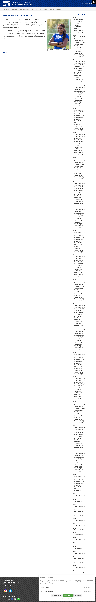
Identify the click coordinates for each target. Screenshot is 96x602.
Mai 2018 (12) (78, 220)
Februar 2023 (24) (79, 103)
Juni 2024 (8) (77, 72)
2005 (74, 500)
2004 (74, 504)
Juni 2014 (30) (78, 316)
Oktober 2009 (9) (78, 431)
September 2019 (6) (79, 188)
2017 (74, 230)
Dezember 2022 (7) (79, 110)
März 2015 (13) (78, 297)
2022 (74, 108)
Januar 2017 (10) (78, 252)
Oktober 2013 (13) (79, 333)
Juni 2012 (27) (78, 365)
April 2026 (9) (77, 27)
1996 (74, 542)
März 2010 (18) (78, 419)
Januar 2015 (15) (78, 300)
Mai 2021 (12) (78, 147)
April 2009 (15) (78, 441)
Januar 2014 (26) (78, 325)
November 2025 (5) (79, 38)
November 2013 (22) (79, 331)
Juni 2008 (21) (78, 462)
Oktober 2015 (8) (78, 284)
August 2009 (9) (78, 434)
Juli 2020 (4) (77, 168)
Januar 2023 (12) (78, 105)
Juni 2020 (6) (77, 169)
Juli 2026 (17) (78, 21)
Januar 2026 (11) (78, 32)
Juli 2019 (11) (77, 192)
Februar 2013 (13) (79, 347)
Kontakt (91, 3)
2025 (74, 35)
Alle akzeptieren (68, 595)
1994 (74, 551)
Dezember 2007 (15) (79, 476)
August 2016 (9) (78, 263)
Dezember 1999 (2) (79, 530)
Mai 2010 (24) (78, 415)
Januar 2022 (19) (78, 130)
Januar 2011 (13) (78, 398)
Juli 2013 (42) (78, 338)
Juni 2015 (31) (78, 291)
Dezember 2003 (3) (79, 511)
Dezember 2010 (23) (79, 403)
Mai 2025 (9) (77, 49)
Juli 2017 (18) (78, 241)
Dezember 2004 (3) (79, 506)
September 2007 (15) (80, 481)
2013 (74, 328)
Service (81, 3)
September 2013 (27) (80, 335)
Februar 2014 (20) (79, 323)
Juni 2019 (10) (78, 194)
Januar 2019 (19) (78, 203)
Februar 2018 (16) (79, 225)
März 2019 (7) (78, 199)
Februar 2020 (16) (79, 177)
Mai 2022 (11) (78, 122)
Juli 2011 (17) (77, 387)
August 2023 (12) (78, 93)
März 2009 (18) (78, 443)
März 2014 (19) (78, 321)
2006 (74, 493)
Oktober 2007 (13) (79, 479)
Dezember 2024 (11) (79, 61)
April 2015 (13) (78, 295)
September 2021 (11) (79, 140)
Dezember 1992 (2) (79, 562)
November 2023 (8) (79, 87)
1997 (74, 537)
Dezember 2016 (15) (79, 256)
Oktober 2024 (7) (78, 65)
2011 (74, 376)
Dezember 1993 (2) (79, 558)
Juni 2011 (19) (78, 389)
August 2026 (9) (78, 19)
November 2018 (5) (79, 209)
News (86, 3)
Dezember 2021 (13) (79, 134)
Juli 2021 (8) (77, 143)
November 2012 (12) (79, 356)
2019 (74, 181)
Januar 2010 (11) (78, 422)
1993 (74, 556)
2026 (74, 18)
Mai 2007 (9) (77, 488)
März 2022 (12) (78, 126)
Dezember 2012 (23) (79, 354)
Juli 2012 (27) (78, 363)
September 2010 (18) (80, 408)
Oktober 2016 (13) (79, 260)
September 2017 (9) (79, 237)
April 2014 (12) (78, 319)
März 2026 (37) (78, 28)
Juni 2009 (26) (78, 438)
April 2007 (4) (77, 490)
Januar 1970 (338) (79, 572)
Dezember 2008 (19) (79, 451)
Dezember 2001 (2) (79, 520)
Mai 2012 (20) (78, 366)
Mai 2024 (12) (78, 74)
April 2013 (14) (78, 344)
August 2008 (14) (78, 459)
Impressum (70, 598)
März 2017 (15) (78, 248)
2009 (74, 425)
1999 (74, 528)
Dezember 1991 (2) (79, 567)
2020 (74, 157)
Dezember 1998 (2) (79, 534)
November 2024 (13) (79, 63)
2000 (74, 523)
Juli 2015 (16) (78, 290)
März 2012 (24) (78, 370)
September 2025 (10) (80, 42)
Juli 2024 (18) (78, 70)
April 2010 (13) (78, 417)
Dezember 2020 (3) (79, 159)
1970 (74, 570)
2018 (74, 206)
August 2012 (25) (78, 361)
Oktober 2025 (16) (79, 40)
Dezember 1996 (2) (79, 544)
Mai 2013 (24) (78, 342)
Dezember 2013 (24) (79, 329)
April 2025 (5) (77, 51)
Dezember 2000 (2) (79, 525)
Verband (6, 9)
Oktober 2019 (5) (78, 187)
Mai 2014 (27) (78, 318)
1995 (74, 547)
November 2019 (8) (79, 185)
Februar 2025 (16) (79, 55)
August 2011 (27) (78, 385)
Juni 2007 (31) (78, 487)
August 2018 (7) (78, 215)
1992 (74, 561)
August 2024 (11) (78, 68)
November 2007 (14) (79, 478)
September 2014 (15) (80, 310)
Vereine (75, 3)
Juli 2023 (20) (78, 94)
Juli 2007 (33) (78, 485)
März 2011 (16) (78, 394)
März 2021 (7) (78, 150)
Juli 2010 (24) (78, 412)
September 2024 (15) (80, 66)
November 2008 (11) (79, 453)
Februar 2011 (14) (79, 396)
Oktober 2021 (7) (78, 138)
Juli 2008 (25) (78, 460)
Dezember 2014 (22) (79, 305)
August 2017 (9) (78, 239)
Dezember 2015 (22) (79, 281)
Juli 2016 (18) (78, 265)
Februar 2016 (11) (79, 274)
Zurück (5, 52)
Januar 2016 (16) (78, 276)
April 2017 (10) (78, 246)
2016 (74, 254)
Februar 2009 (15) (79, 445)
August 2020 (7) (78, 166)
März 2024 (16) (78, 77)
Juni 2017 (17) (78, 243)
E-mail (15, 599)
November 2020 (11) (79, 160)
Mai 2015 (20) (78, 293)
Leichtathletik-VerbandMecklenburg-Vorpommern (23, 3)
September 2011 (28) (79, 384)
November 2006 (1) (79, 497)
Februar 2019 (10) (79, 201)
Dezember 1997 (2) (79, 539)
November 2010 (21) (79, 404)
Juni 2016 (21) (78, 267)
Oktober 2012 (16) (79, 357)
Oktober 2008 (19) (79, 455)
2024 (74, 59)
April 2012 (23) (78, 368)
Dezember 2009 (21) (79, 427)
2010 (74, 401)
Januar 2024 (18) (78, 81)
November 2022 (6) (79, 112)
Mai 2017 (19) (78, 244)
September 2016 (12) (80, 262)
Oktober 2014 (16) (79, 309)
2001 (74, 518)
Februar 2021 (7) (78, 152)
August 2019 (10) (78, 190)
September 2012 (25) (80, 359)
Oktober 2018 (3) (78, 211)
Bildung (58, 9)
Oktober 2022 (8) (78, 113)
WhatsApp (18, 599)
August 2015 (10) (78, 288)
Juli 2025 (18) (78, 46)
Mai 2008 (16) (78, 464)
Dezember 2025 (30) (79, 37)
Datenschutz (64, 598)
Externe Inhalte (49, 591)
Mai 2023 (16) (78, 98)
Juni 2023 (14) (78, 96)
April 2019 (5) (77, 197)
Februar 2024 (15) (79, 79)
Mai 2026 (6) (77, 25)
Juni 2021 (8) (77, 145)
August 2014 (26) (78, 312)
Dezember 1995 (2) (79, 548)
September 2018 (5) (79, 213)
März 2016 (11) (78, 272)
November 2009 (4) (79, 429)
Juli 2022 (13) (78, 119)
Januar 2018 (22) (78, 227)
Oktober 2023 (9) (78, 89)
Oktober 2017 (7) (78, 235)
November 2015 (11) (79, 282)
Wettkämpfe (14, 9)
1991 (74, 565)
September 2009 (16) (80, 432)
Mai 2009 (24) (78, 440)
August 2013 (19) (78, 337)
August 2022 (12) (78, 117)
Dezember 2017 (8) (79, 232)
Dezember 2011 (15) (79, 378)
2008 (74, 450)
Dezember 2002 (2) (79, 515)
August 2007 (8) (78, 483)
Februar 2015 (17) (79, 299)
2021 (74, 132)
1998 (74, 532)
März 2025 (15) (78, 53)
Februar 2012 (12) (79, 372)
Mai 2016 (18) (78, 269)
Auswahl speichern (57, 595)
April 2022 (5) (77, 124)
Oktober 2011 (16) (79, 382)
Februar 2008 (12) (79, 469)
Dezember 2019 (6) (79, 183)
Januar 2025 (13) (78, 56)
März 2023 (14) (78, 102)
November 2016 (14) (79, 258)
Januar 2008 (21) (78, 471)
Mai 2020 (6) (77, 171)
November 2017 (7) (79, 234)
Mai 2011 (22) (78, 391)
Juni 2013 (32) (78, 340)
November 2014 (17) (79, 307)
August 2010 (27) (78, 410)
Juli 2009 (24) (78, 436)
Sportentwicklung (42, 9)
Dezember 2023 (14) (79, 85)
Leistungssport (24, 9)
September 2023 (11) (79, 91)
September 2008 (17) (80, 457)
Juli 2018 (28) (78, 216)
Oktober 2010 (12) (79, 406)
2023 (74, 84)
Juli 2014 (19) (78, 314)
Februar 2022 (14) (79, 128)
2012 (74, 352)
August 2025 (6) (78, 44)
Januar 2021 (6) (78, 154)
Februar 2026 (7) (78, 30)
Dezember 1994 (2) (79, 553)
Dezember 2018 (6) (79, 207)
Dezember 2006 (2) (79, 495)
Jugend (52, 9)
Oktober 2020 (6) (78, 162)
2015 (74, 279)
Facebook (12, 599)
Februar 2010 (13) (79, 421)
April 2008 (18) (78, 466)
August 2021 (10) (78, 141)
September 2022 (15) (80, 115)
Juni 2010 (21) (78, 413)
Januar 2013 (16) (78, 349)
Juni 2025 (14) (78, 47)
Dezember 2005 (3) (79, 501)
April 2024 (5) (77, 75)
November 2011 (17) (79, 380)
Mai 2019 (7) (77, 196)
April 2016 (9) (77, 271)
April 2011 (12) (78, 393)
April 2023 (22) (78, 100)
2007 (74, 474)
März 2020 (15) (78, 175)
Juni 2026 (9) (77, 23)
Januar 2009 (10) (78, 447)
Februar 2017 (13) (79, 250)
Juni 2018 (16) (78, 218)
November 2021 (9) (79, 136)
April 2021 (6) (77, 149)
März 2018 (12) (78, 224)
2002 (74, 514)
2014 (74, 303)
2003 (74, 509)
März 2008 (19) (78, 468)
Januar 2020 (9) (78, 178)
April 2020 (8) (77, 173)
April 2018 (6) (77, 222)
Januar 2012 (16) (78, 374)
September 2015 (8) (79, 286)
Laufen (33, 9)
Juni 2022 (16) (78, 121)
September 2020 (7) (79, 164)
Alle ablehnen (78, 595)
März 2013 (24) (78, 346)
